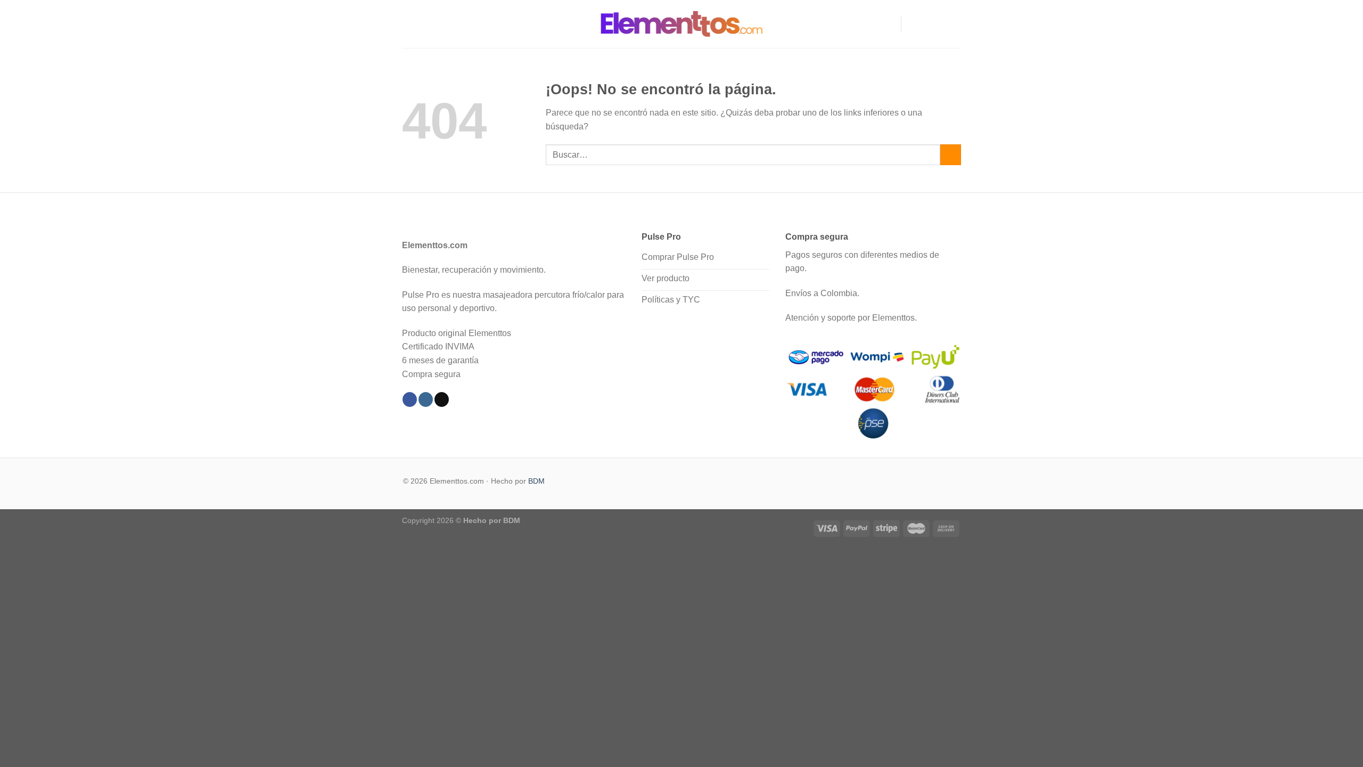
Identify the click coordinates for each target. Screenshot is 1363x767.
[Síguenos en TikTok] (940, 24)
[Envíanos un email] (954, 24)
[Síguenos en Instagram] (926, 24)
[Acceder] (888, 24)
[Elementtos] (681, 24)
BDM (536, 481)
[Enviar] (950, 154)
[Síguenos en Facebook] (912, 24)
